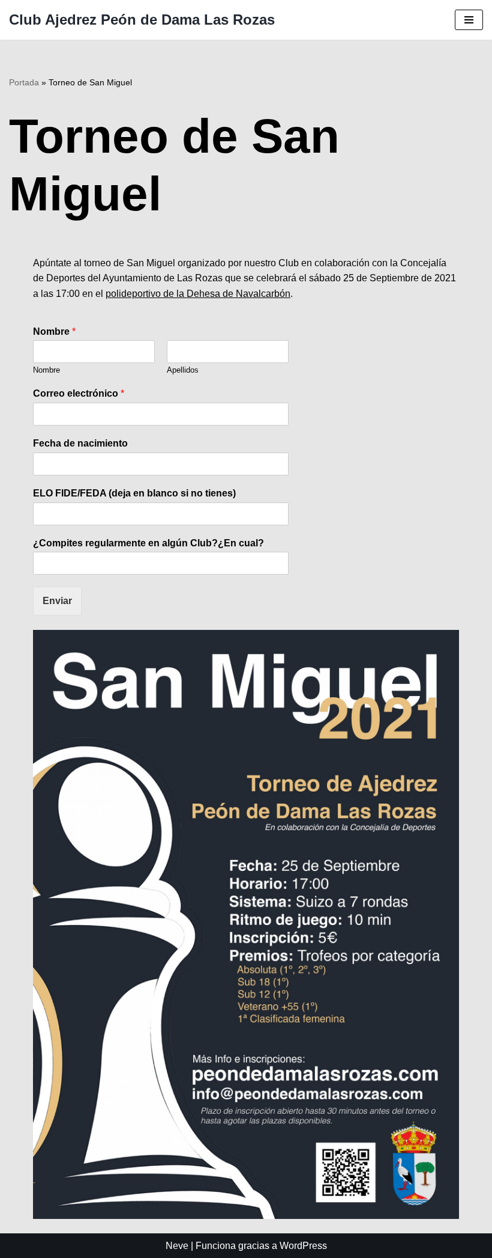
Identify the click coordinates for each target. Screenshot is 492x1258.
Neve (177, 1246)
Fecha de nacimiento (80, 443)
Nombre (54, 331)
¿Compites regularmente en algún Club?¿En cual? (148, 543)
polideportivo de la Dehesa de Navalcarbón (198, 294)
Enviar (57, 601)
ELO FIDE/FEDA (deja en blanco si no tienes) (134, 493)
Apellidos (183, 369)
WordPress (303, 1246)
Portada (24, 82)
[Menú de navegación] (469, 20)
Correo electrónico (78, 393)
